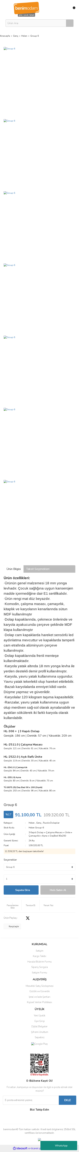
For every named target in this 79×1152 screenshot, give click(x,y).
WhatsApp (61, 1145)
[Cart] (72, 9)
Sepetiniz (39, 1037)
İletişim (39, 951)
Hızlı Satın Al (58, 890)
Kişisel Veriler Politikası (39, 1002)
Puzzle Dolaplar (51, 822)
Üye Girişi (39, 1021)
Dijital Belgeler (39, 1026)
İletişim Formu (39, 972)
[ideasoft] (20, 1148)
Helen (32, 822)
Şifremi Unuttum (39, 1032)
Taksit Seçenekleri (37, 569)
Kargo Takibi (39, 956)
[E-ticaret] (39, 1148)
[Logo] (26, 9)
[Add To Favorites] (12, 905)
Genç (38, 822)
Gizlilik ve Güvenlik (39, 991)
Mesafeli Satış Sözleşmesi (39, 986)
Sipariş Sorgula (39, 967)
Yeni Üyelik (39, 1015)
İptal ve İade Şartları (39, 997)
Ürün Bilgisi (13, 569)
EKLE (67, 1100)
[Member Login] (65, 9)
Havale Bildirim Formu (39, 961)
